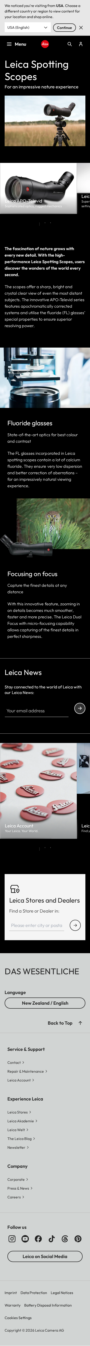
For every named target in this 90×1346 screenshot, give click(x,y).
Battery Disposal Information (48, 1305)
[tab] (39, 224)
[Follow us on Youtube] (25, 1238)
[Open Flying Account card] (80, 44)
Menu (20, 44)
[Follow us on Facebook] (38, 1238)
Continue (64, 27)
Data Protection (34, 1292)
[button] (80, 1023)
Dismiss (81, 27)
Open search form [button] (69, 44)
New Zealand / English (45, 1003)
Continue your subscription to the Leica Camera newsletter (79, 708)
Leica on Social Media (45, 1256)
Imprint (11, 1292)
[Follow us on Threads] (64, 1238)
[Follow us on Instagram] (12, 1238)
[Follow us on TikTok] (51, 1238)
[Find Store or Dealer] (75, 925)
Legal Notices (62, 1292)
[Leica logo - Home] (45, 44)
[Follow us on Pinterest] (78, 1238)
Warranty (13, 1305)
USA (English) (18, 27)
